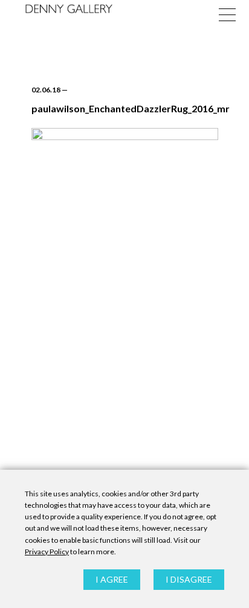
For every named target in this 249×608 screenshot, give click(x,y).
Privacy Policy (47, 551)
